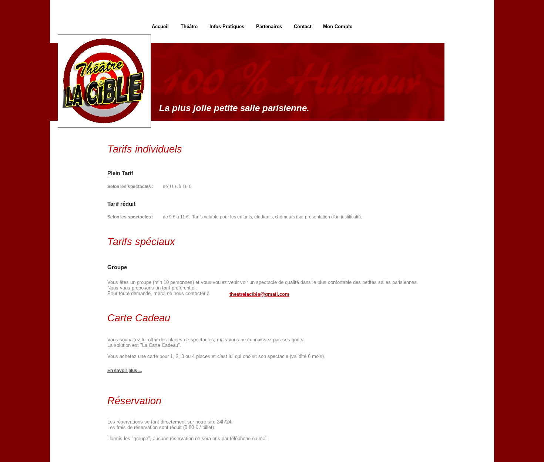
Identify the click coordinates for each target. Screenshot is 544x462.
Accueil (160, 26)
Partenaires (269, 26)
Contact (302, 26)
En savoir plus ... (124, 370)
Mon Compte (337, 26)
